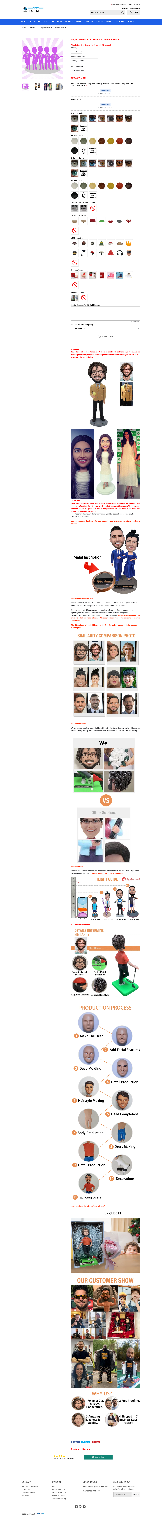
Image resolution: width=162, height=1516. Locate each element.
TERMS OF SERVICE (29, 1492)
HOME (23, 22)
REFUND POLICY (58, 1496)
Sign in (124, 8)
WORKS (68, 22)
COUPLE (109, 22)
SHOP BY (119, 22)
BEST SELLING (35, 22)
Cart (135, 12)
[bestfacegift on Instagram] (80, 1507)
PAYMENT (25, 1496)
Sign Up (136, 1495)
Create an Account (134, 8)
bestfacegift (31, 1514)
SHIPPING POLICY (59, 1492)
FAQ (53, 1486)
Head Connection (77, 67)
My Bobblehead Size (78, 56)
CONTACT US (26, 1490)
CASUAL (100, 22)
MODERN (89, 22)
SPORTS (79, 22)
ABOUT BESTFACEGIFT (30, 1486)
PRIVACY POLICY (58, 1490)
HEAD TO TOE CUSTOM (53, 22)
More (130, 22)
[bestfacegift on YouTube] (84, 1507)
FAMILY (32, 28)
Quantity (74, 48)
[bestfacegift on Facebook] (76, 1507)
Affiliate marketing (59, 1499)
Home (24, 28)
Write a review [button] (98, 1457)
